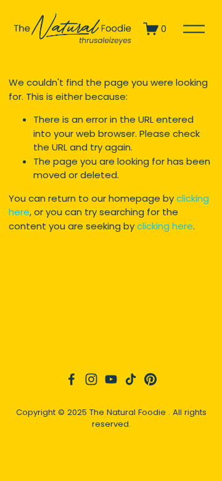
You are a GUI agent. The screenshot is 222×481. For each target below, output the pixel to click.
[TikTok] (131, 379)
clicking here (165, 226)
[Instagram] (91, 379)
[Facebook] (71, 379)
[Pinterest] (150, 379)
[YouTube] (111, 379)
